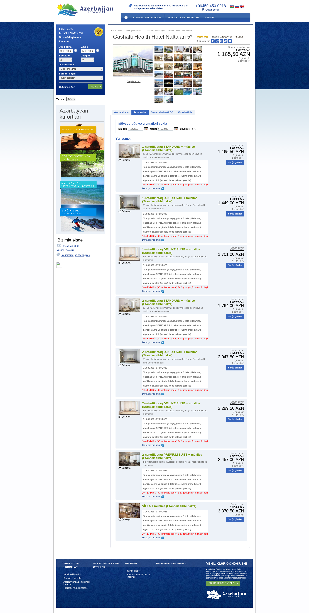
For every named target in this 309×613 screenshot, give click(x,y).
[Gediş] (98, 50)
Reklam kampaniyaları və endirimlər (138, 575)
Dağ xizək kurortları (72, 578)
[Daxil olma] (76, 50)
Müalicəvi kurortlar (72, 574)
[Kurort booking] (85, 17)
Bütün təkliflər (67, 86)
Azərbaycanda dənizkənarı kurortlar (76, 583)
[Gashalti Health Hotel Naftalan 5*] (133, 61)
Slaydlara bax (134, 81)
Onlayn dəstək (212, 10)
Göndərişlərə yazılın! (222, 583)
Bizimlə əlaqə (133, 571)
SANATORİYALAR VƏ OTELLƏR (106, 565)
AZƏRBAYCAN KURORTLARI (70, 565)
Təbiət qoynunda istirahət (75, 588)
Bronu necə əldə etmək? (171, 563)
